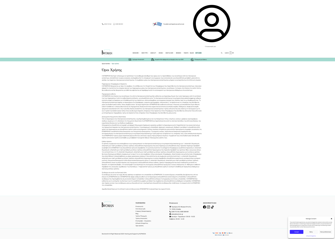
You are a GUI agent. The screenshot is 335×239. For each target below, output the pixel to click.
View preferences (325, 232)
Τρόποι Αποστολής (141, 218)
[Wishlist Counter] (233, 53)
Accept (296, 232)
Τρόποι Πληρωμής (141, 216)
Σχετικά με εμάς (140, 209)
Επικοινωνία (139, 206)
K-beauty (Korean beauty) (143, 211)
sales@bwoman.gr (177, 214)
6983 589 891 (119, 24)
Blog (137, 214)
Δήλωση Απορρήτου (311, 236)
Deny (311, 232)
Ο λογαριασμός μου (210, 46)
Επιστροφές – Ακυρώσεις (143, 221)
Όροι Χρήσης (140, 226)
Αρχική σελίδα (106, 63)
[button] (331, 219)
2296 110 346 (107, 24)
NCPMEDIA (142, 234)
